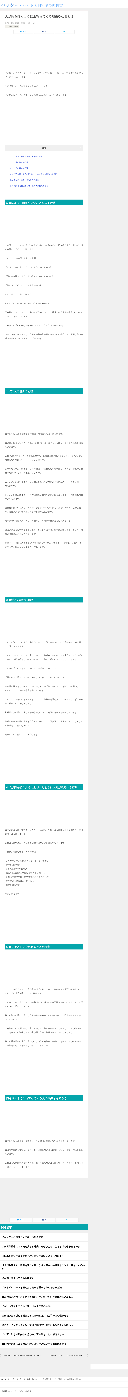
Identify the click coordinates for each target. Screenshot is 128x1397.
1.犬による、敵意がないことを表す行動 (26, 156)
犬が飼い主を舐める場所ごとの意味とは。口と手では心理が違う (35, 1315)
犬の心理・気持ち (12, 26)
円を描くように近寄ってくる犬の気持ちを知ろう (30, 186)
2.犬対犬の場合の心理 (19, 162)
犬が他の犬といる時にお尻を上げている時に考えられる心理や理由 (23, 1355)
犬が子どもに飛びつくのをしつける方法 (22, 1237)
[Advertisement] (44, 53)
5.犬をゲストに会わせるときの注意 (24, 180)
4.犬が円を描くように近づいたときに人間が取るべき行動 (33, 174)
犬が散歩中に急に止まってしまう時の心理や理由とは (67, 1355)
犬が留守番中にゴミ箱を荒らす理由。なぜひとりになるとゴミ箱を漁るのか (41, 1246)
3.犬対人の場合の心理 (19, 168)
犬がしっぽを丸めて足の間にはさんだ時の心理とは (28, 1306)
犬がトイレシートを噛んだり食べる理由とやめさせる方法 (32, 1287)
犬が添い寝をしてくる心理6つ (17, 1278)
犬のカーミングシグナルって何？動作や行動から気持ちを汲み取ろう (37, 1325)
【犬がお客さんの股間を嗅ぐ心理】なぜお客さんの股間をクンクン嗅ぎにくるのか (43, 1267)
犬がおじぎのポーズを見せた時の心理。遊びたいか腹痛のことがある (37, 1297)
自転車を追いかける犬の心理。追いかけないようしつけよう (33, 1256)
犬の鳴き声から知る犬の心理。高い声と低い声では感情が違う (34, 1344)
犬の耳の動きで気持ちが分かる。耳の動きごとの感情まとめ (33, 1334)
